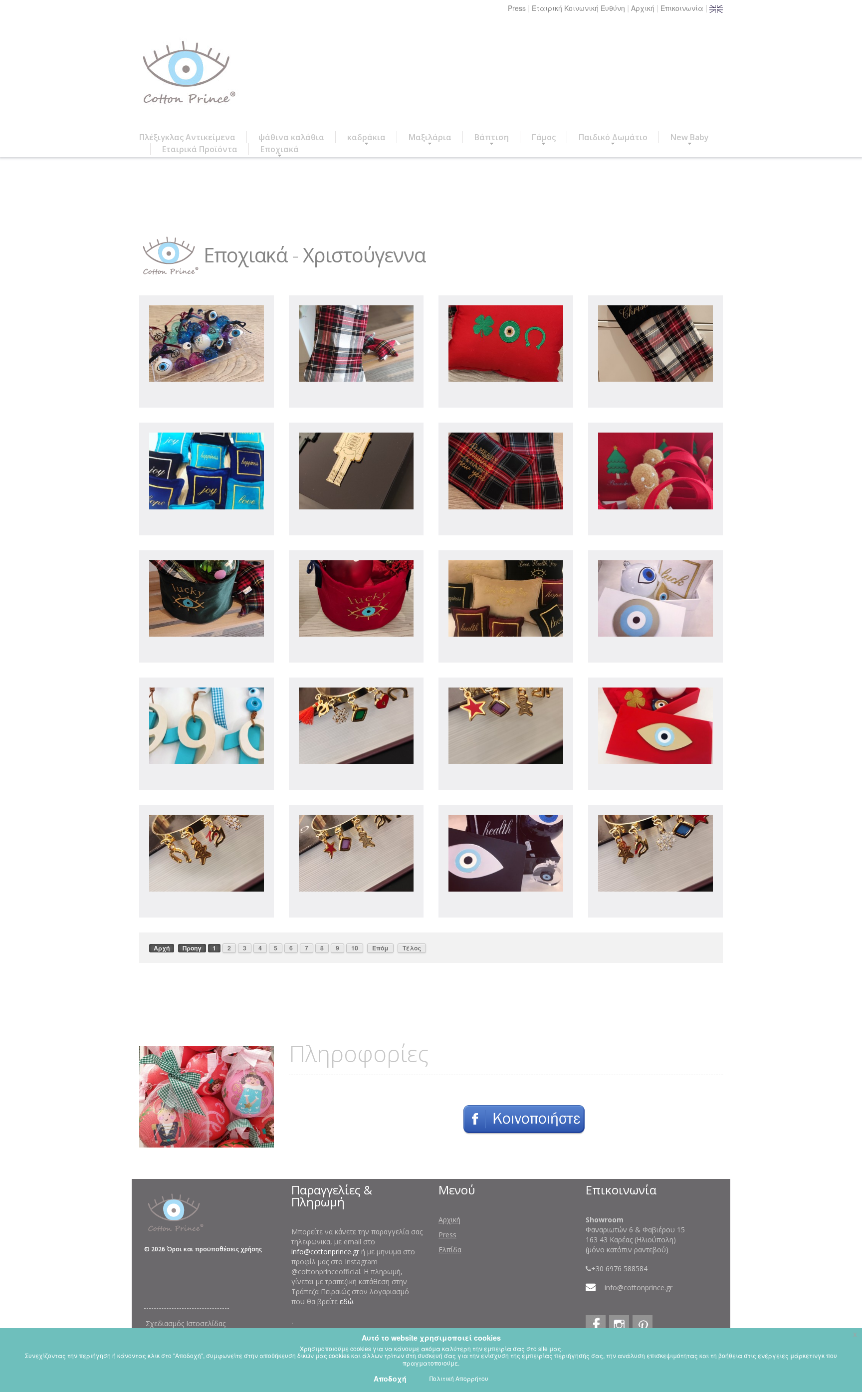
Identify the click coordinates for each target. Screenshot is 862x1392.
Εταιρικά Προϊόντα (199, 149)
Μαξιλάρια (430, 137)
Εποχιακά (279, 149)
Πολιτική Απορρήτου (459, 1378)
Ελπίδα (449, 1249)
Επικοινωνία (681, 8)
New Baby (689, 137)
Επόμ (380, 947)
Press (517, 8)
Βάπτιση (491, 137)
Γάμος (544, 137)
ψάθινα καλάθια (291, 137)
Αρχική (642, 8)
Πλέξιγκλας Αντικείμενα (187, 137)
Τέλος (412, 947)
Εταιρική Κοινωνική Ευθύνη (578, 8)
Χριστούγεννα (364, 254)
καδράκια (366, 137)
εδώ (346, 1301)
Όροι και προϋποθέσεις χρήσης (214, 1249)
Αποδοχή (390, 1379)
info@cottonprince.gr (325, 1251)
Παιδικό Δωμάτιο (613, 137)
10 (354, 947)
